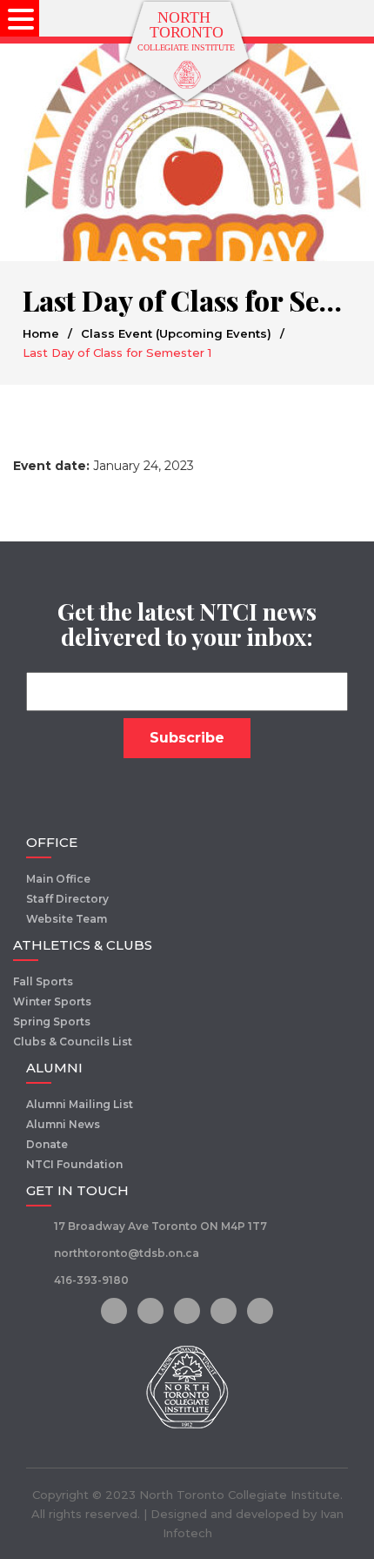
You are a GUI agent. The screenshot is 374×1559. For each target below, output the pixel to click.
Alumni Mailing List (79, 1104)
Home (41, 333)
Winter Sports (52, 1001)
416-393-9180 (91, 1280)
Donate (47, 1144)
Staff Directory (67, 898)
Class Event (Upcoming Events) (176, 333)
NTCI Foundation (74, 1164)
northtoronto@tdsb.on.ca (126, 1253)
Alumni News (63, 1124)
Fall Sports (43, 981)
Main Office (58, 878)
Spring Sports (51, 1021)
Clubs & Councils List (72, 1041)
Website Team (66, 918)
